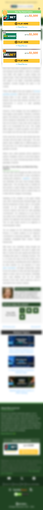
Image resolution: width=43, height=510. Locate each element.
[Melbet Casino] (9, 53)
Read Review (22, 27)
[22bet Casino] (9, 16)
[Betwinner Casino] (9, 35)
